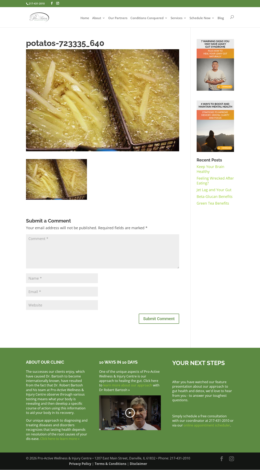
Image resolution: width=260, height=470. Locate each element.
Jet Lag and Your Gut (214, 189)
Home (84, 18)
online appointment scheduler (207, 425)
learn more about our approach (127, 385)
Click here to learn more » (59, 438)
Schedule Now (200, 18)
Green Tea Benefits (213, 203)
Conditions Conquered (147, 18)
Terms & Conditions (110, 463)
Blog (221, 18)
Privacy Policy (80, 463)
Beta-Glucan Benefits (215, 196)
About (96, 18)
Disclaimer (138, 463)
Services (176, 18)
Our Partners (117, 18)
